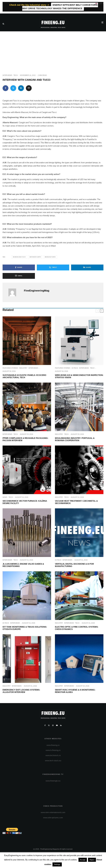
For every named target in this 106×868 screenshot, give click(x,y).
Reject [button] (92, 860)
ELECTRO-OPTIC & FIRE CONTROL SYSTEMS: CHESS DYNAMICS (76, 628)
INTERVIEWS (7, 75)
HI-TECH (75, 368)
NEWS (5, 497)
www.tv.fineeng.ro (53, 750)
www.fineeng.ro (53, 745)
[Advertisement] (53, 51)
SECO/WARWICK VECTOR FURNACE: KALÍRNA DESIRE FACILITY (25, 502)
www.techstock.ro (53, 755)
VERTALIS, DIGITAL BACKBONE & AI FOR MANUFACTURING (74, 565)
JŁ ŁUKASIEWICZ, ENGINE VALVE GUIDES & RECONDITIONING (23, 565)
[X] (49, 725)
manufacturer (51, 257)
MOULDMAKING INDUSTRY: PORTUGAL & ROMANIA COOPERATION (74, 439)
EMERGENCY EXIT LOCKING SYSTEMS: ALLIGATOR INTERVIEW (21, 691)
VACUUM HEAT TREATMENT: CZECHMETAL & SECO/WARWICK (76, 502)
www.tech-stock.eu (53, 760)
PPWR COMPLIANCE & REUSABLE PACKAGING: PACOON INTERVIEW (25, 439)
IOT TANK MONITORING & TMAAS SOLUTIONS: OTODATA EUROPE (25, 628)
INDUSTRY (23, 368)
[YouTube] (57, 725)
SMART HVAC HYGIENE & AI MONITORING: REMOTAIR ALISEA (75, 691)
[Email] (29, 88)
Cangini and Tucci (20, 257)
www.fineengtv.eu (53, 781)
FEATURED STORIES (10, 368)
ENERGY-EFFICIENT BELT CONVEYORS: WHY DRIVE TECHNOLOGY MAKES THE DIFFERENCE (60, 7)
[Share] (5, 88)
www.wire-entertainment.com (53, 812)
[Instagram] (53, 725)
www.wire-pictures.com (53, 817)
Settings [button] (57, 864)
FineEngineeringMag (36, 290)
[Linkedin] (61, 725)
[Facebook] (45, 725)
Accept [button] (82, 860)
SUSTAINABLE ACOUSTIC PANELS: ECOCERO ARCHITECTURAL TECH (24, 376)
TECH (15, 75)
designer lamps (35, 257)
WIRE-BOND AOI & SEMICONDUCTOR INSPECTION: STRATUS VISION (79, 376)
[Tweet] (13, 88)
